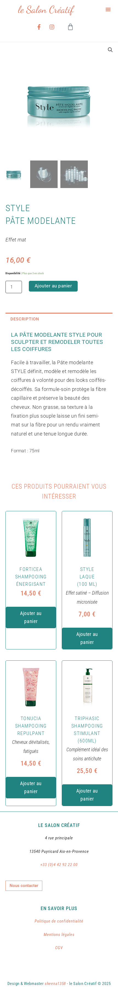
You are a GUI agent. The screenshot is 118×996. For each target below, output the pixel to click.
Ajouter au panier (53, 286)
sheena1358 (55, 983)
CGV (59, 947)
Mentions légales (59, 934)
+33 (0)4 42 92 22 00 (59, 864)
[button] (108, 9)
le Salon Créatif (46, 9)
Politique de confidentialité (59, 921)
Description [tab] (24, 319)
